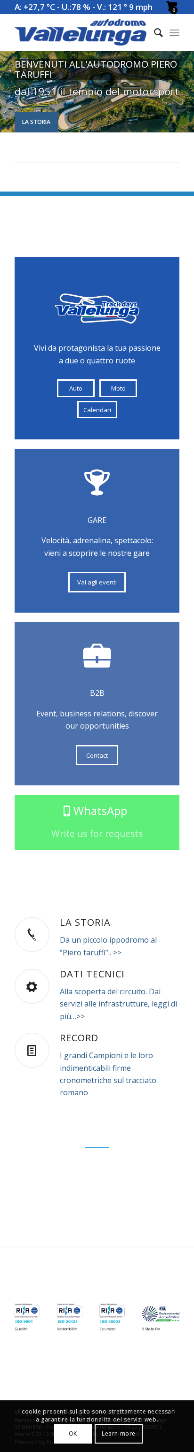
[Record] (32, 1050)
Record (79, 1037)
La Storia (36, 122)
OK (73, 1433)
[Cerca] (154, 32)
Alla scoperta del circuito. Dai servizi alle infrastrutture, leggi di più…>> (118, 1004)
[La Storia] (32, 934)
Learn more (119, 1433)
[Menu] (174, 32)
